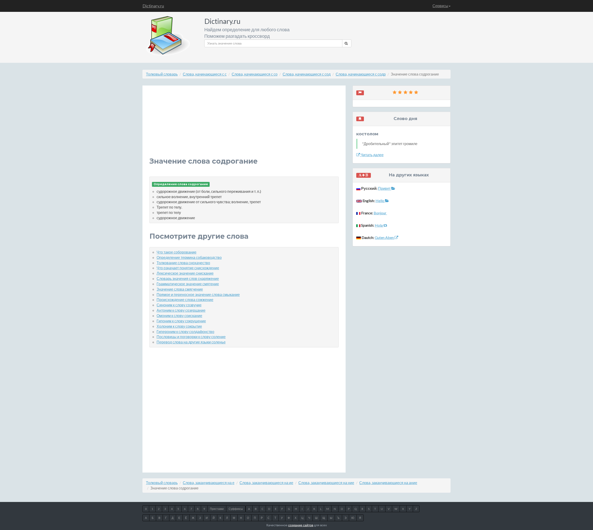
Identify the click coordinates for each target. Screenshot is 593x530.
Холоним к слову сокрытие (179, 326)
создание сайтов (300, 525)
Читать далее (372, 154)
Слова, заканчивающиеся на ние (326, 482)
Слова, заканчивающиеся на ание (388, 482)
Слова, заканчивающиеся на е (208, 482)
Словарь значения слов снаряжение (188, 278)
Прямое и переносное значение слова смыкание (198, 294)
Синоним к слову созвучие (179, 305)
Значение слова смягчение (180, 289)
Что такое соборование (176, 252)
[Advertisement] (244, 124)
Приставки (217, 509)
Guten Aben (384, 237)
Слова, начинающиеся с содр (361, 74)
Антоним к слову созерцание (181, 310)
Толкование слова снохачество (183, 262)
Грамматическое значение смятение (188, 284)
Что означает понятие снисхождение (188, 268)
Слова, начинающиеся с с (205, 74)
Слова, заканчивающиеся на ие (266, 482)
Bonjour (380, 213)
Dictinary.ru (153, 5)
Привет (384, 188)
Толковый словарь (162, 74)
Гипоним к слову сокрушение (181, 321)
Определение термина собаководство (189, 257)
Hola (379, 225)
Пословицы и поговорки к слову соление (191, 336)
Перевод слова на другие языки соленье (191, 342)
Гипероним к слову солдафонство (185, 331)
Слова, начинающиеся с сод (307, 74)
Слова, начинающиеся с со (255, 74)
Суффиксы (236, 509)
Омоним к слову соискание (179, 315)
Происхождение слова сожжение (185, 299)
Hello (380, 200)
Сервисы (440, 5)
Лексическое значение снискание (185, 273)
